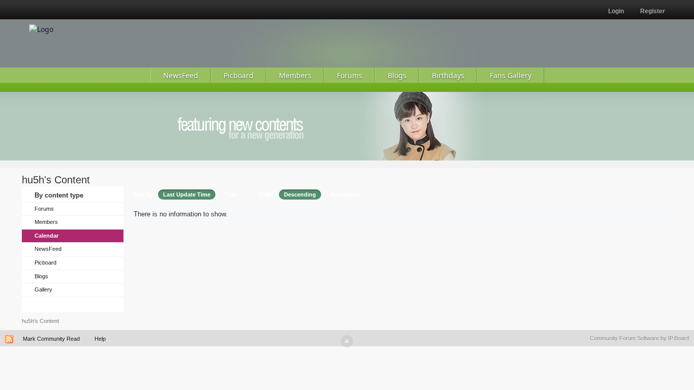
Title (230, 194)
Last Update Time (186, 194)
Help (100, 339)
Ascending (344, 194)
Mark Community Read (51, 339)
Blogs (41, 276)
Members (46, 222)
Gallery (43, 289)
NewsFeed (48, 249)
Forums (44, 209)
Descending (300, 194)
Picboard (45, 262)
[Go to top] (347, 341)
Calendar (46, 236)
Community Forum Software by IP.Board (639, 338)
